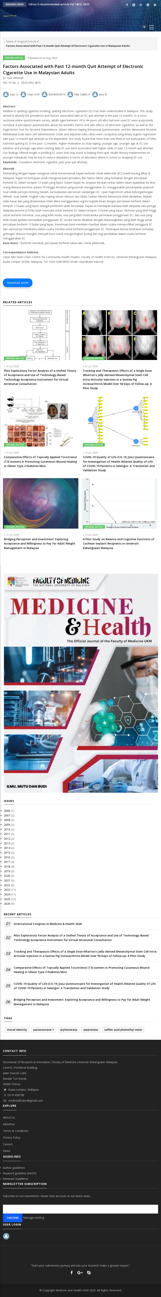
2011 (7, 834)
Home (10, 41)
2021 (7, 880)
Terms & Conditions (15, 1131)
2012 (7, 838)
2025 (7, 899)
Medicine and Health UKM (72, 1290)
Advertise (9, 1124)
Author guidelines (14, 1168)
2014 (7, 848)
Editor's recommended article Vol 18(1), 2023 (58, 4)
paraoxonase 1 (43, 1030)
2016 (7, 857)
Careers (8, 1144)
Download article (17, 283)
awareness (90, 1030)
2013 (7, 843)
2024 (7, 894)
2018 (7, 866)
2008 (7, 820)
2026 (7, 903)
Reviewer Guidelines (15, 1179)
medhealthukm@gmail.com (25, 1100)
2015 (7, 852)
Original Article (26, 41)
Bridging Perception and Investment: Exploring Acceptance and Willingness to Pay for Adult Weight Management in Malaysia (82, 1002)
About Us (9, 1117)
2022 (7, 885)
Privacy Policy (11, 1137)
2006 (7, 811)
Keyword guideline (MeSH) (19, 1173)
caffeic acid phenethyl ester (123, 1030)
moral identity (17, 1030)
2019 (7, 871)
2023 (7, 890)
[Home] (13, 15)
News (6, 1151)
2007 (7, 815)
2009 (7, 825)
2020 (7, 876)
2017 (7, 862)
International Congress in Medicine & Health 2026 (48, 924)
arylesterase (68, 1030)
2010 (7, 829)
